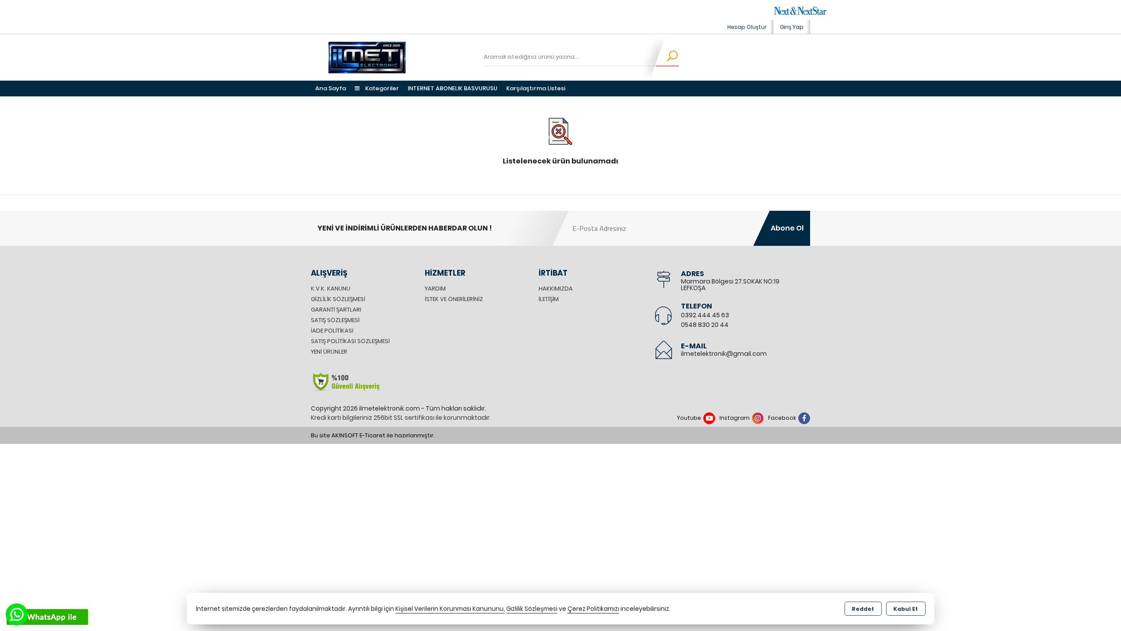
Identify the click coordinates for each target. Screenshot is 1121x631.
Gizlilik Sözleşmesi (338, 299)
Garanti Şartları (336, 309)
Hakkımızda (556, 288)
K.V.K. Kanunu (330, 288)
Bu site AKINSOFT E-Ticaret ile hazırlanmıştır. (373, 435)
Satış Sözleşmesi (335, 320)
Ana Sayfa (330, 88)
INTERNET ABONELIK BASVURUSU (452, 88)
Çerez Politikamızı (593, 609)
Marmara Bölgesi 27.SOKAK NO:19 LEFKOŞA (730, 284)
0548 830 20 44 (705, 324)
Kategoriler (381, 88)
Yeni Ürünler (329, 351)
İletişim (549, 299)
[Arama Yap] (667, 57)
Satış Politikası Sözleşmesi (350, 341)
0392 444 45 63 (705, 315)
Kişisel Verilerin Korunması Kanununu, (450, 609)
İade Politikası (332, 330)
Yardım (435, 288)
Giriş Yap (792, 27)
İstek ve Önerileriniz (454, 299)
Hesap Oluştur (747, 27)
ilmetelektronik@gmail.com (724, 353)
